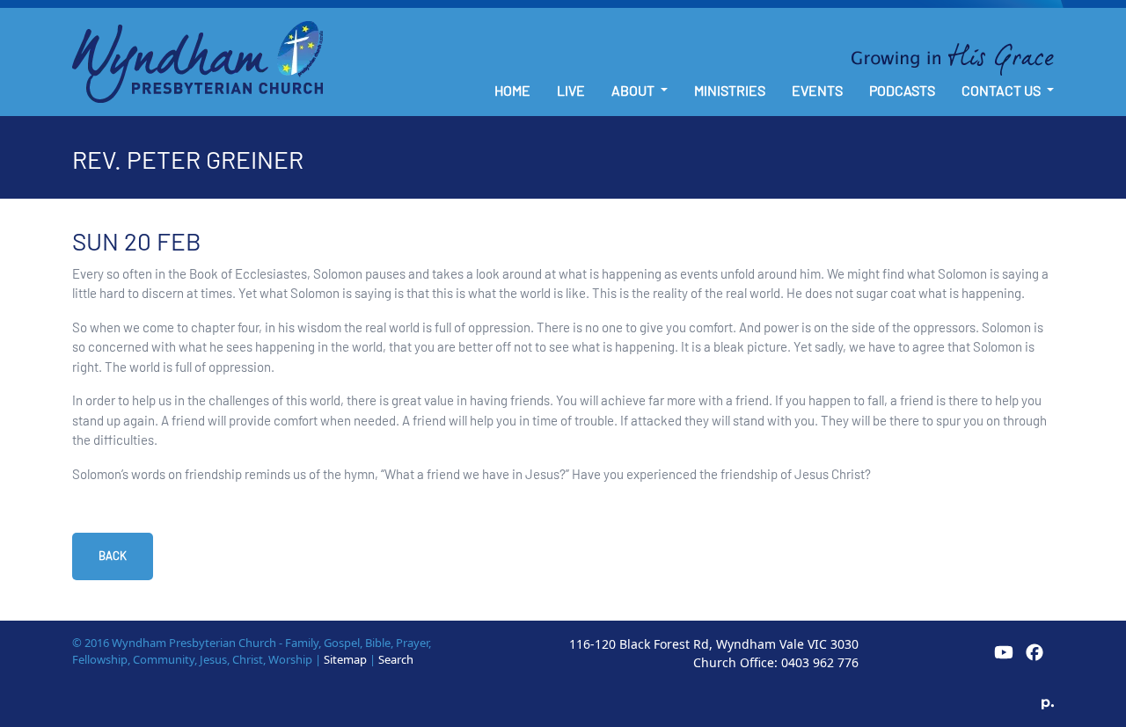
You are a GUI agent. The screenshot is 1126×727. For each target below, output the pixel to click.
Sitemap (345, 659)
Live (571, 90)
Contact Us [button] (1002, 90)
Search (395, 659)
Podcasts (902, 90)
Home (512, 90)
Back (113, 556)
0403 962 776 (820, 662)
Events (817, 90)
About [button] (634, 90)
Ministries (729, 90)
